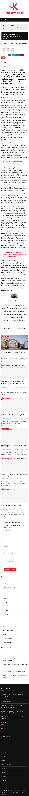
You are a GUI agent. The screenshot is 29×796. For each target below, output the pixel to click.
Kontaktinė (5, 614)
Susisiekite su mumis (8, 630)
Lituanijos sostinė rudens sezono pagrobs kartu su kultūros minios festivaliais (13, 415)
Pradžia (4, 583)
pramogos (5, 336)
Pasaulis (5, 591)
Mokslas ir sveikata (7, 599)
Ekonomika (5, 595)
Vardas (6, 546)
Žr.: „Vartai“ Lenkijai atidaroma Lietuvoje (13, 352)
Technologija (6, 602)
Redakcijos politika (7, 638)
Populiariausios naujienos (9, 587)
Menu (4, 19)
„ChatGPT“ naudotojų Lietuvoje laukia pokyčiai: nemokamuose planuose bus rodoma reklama (14, 670)
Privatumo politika (7, 642)
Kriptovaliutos (9, 786)
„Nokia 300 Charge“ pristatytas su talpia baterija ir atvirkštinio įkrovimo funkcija (15, 665)
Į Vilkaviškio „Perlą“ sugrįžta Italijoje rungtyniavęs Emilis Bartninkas (14, 676)
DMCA (4, 634)
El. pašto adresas (8, 553)
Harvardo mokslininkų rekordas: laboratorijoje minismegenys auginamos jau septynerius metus (14, 653)
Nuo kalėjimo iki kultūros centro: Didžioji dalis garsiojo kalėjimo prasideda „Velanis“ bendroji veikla (13, 383)
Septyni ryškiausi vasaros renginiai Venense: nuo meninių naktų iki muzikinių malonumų (14, 475)
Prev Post (7, 328)
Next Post (21, 328)
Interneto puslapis (8, 561)
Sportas (5, 606)
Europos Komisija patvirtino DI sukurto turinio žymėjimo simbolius (14, 659)
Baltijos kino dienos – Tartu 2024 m (11, 505)
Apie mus (5, 626)
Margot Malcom (10, 50)
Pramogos (5, 610)
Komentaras (7, 530)
